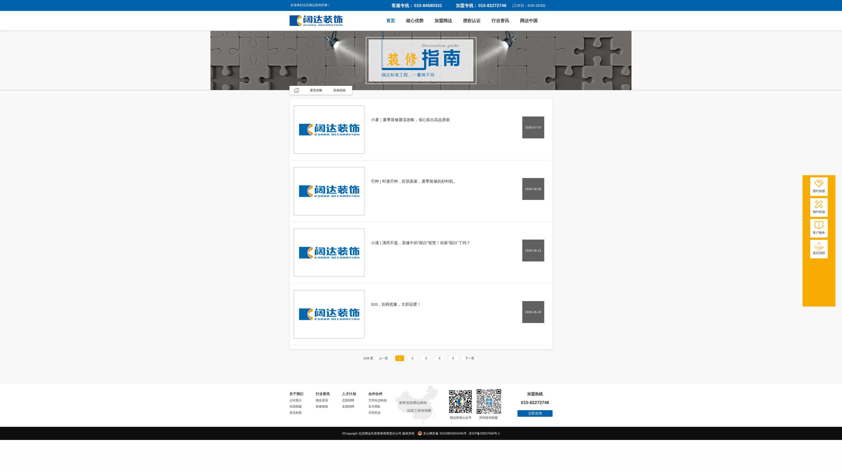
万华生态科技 (377, 400)
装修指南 (322, 406)
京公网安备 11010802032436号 (444, 433)
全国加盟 (295, 406)
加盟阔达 (443, 20)
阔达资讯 (322, 400)
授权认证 (472, 20)
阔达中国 (529, 20)
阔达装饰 (316, 20)
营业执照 (295, 412)
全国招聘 (348, 406)
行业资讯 (500, 20)
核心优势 (415, 20)
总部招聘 (348, 400)
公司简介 (295, 400)
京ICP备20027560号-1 (484, 433)
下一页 (469, 358)
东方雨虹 (374, 406)
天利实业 (374, 412)
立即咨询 (535, 413)
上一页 (383, 358)
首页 (390, 20)
